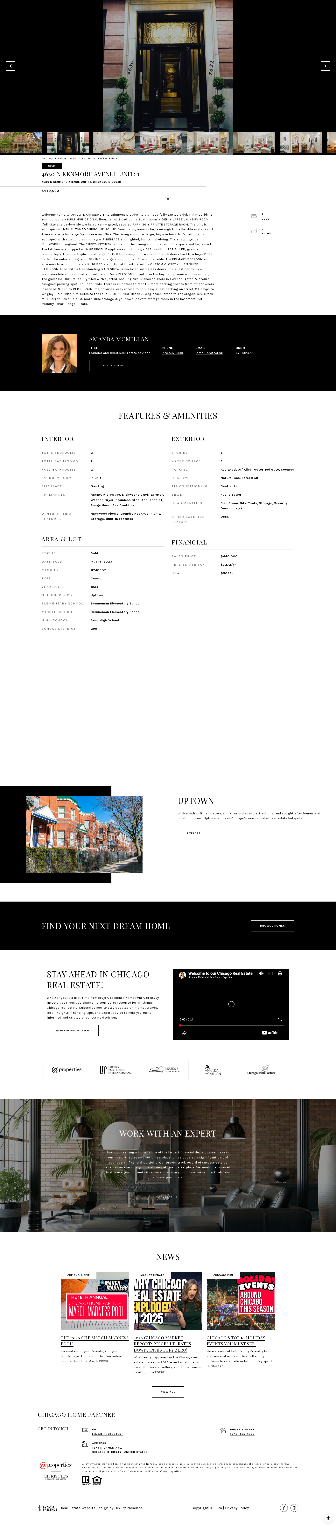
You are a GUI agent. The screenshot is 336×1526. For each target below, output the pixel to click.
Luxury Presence (128, 1508)
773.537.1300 (172, 353)
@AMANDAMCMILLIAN (72, 1030)
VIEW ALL (168, 1391)
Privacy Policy (237, 1508)
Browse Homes (272, 925)
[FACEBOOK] (284, 1508)
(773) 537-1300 (242, 1434)
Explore (194, 833)
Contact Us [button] (168, 1197)
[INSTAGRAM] (294, 1508)
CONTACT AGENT (111, 365)
